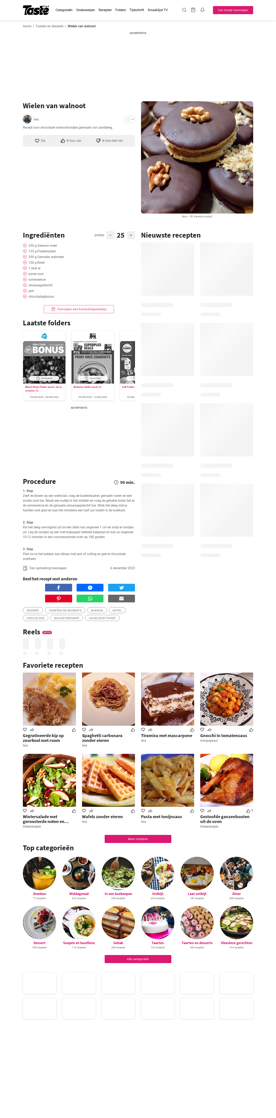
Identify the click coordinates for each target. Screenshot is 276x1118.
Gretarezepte (32, 826)
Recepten (105, 10)
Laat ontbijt (197, 893)
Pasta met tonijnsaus (161, 816)
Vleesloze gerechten (236, 942)
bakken (97, 610)
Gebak (118, 942)
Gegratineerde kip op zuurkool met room (43, 738)
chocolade (35, 618)
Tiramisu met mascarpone (166, 735)
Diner (236, 893)
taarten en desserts (65, 610)
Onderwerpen (85, 10)
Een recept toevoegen (233, 10)
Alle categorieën (138, 959)
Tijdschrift (137, 10)
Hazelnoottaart (102, 618)
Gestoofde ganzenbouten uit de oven (225, 819)
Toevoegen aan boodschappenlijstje (82, 309)
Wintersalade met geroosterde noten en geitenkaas (43, 819)
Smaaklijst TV (158, 10)
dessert (33, 610)
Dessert (39, 942)
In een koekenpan (118, 893)
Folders (120, 10)
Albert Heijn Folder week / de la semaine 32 (43, 388)
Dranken (39, 893)
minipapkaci (209, 741)
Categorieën (64, 10)
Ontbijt (157, 893)
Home (27, 26)
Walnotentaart (66, 618)
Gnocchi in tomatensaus (223, 735)
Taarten (158, 942)
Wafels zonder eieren (102, 816)
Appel (117, 610)
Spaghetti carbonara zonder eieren (102, 738)
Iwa (36, 119)
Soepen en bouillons (79, 942)
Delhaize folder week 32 (87, 387)
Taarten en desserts (49, 26)
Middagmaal (79, 893)
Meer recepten (138, 839)
